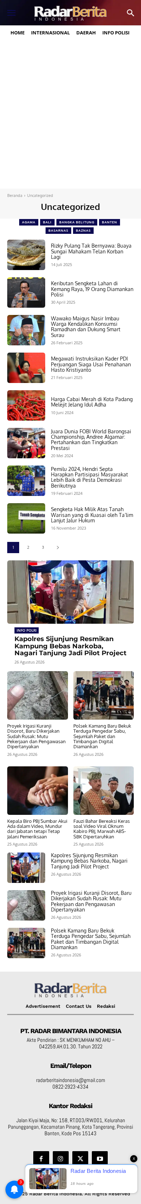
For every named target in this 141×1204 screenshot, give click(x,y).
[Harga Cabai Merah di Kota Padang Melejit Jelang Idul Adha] (26, 405)
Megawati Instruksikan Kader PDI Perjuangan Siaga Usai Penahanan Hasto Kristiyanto (91, 364)
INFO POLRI (27, 630)
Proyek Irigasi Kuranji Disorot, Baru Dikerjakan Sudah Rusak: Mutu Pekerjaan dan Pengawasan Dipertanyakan (36, 736)
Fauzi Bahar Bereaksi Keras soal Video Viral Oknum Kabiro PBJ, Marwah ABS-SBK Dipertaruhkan (101, 828)
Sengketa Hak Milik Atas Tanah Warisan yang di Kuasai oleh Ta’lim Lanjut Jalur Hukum (92, 514)
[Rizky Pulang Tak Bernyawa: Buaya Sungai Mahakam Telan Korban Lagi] (26, 255)
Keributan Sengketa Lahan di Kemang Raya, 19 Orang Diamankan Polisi (92, 289)
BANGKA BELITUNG (76, 222)
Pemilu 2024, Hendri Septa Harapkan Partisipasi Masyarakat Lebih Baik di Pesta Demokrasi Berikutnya (89, 477)
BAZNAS (83, 230)
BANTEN (109, 222)
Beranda (14, 195)
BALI (47, 222)
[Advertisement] (70, 114)
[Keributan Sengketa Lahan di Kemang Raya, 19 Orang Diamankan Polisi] (26, 292)
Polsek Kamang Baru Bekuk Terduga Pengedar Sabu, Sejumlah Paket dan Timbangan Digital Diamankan (102, 736)
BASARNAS (58, 230)
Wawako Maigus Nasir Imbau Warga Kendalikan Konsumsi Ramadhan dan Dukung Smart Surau (85, 326)
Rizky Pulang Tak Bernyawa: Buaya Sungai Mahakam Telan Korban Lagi (91, 251)
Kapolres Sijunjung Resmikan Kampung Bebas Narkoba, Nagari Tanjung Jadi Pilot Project (70, 646)
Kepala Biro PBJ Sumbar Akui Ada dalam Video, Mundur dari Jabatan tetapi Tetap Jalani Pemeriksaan (37, 828)
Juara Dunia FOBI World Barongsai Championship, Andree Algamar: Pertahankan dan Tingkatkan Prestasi (91, 439)
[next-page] (58, 547)
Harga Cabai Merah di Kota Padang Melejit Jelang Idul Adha (92, 402)
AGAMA (28, 222)
